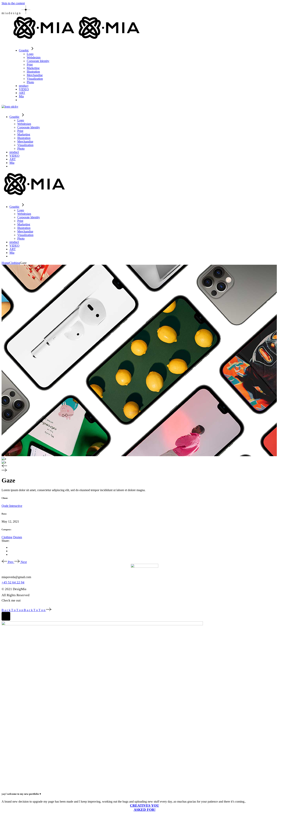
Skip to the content (13, 3)
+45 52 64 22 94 (13, 582)
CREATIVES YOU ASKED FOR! (144, 808)
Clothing (7, 537)
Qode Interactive (12, 505)
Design (17, 537)
